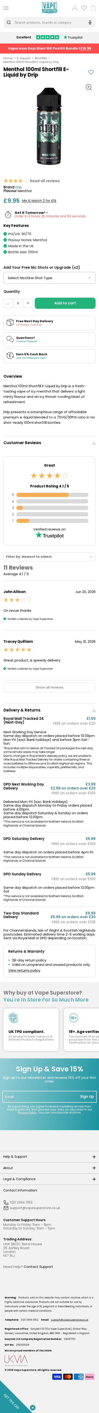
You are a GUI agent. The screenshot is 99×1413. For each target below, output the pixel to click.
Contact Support (38, 1266)
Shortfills (41, 58)
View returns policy (24, 971)
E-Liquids (23, 58)
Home (8, 58)
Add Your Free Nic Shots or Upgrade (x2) (41, 267)
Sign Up (87, 1096)
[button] (49, 442)
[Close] (32, 1407)
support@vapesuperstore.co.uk (69, 1320)
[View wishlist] (84, 8)
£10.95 (85, 48)
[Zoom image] (88, 87)
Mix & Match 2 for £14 (39, 201)
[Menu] (5, 8)
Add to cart (65, 303)
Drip (18, 187)
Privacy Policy (27, 1112)
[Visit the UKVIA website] (49, 1360)
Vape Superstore (25, 1370)
